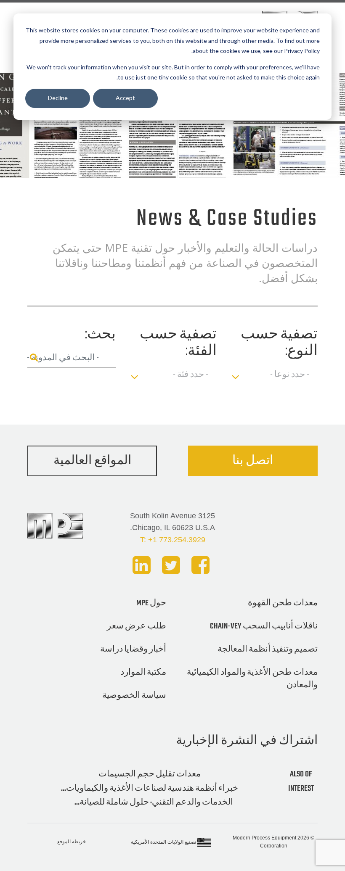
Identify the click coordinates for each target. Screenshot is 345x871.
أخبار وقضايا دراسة (133, 649)
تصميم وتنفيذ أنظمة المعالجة (268, 649)
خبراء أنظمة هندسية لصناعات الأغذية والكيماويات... (149, 788)
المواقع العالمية (92, 461)
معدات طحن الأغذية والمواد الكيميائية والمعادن (252, 679)
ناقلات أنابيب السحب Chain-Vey (264, 626)
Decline (58, 97)
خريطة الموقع (71, 842)
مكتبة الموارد (143, 672)
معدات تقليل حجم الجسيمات (149, 774)
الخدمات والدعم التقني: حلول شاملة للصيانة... (153, 802)
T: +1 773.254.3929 (172, 540)
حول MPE (151, 603)
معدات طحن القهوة (283, 603)
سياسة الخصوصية (134, 695)
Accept (125, 97)
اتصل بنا (252, 461)
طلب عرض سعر (136, 626)
